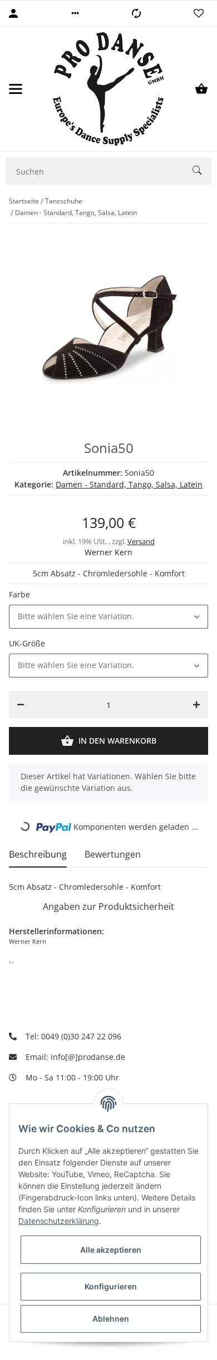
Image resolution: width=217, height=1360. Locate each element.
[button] (75, 13)
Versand (141, 541)
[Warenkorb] (201, 88)
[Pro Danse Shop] (108, 89)
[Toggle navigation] (15, 89)
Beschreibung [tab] (38, 854)
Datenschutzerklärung (58, 1221)
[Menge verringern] (20, 705)
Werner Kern (108, 552)
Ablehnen (110, 1318)
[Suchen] (202, 171)
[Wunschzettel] (199, 13)
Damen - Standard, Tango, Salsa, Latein (129, 484)
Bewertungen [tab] (113, 854)
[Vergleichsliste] (136, 13)
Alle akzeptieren (110, 1249)
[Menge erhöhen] (196, 705)
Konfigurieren (111, 1286)
